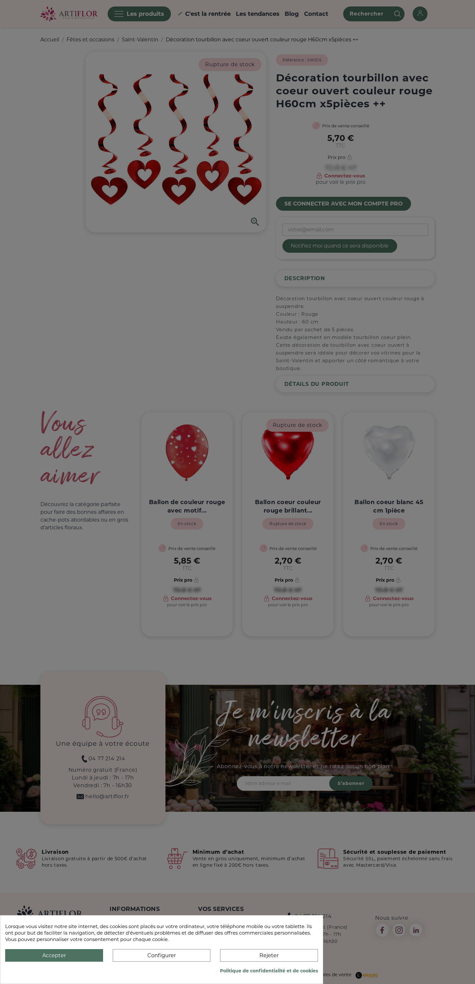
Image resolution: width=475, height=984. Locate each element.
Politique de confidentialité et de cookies (269, 971)
